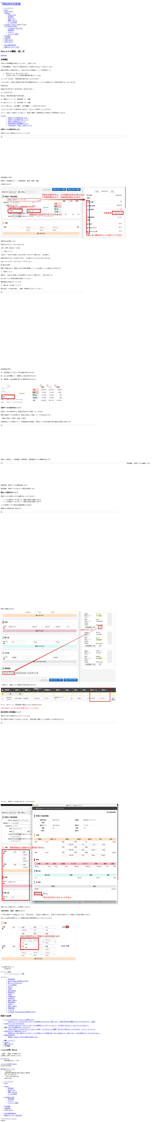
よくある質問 (12, 1094)
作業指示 (11, 996)
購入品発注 (12, 991)
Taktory (6, 11)
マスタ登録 (12, 985)
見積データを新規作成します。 (18, 118)
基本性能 (4, 55)
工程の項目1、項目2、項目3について (20, 125)
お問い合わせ (8, 40)
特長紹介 (11, 1088)
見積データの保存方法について (18, 119)
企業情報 (7, 38)
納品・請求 (12, 1006)
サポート (11, 1101)
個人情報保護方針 (10, 45)
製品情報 (11, 1099)
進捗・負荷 (12, 1000)
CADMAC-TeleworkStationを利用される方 (22, 1012)
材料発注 (11, 992)
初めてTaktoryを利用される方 (18, 981)
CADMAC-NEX (9, 24)
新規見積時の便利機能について (18, 123)
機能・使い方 (8, 1044)
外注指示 (11, 998)
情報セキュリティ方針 (11, 47)
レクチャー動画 (13, 1103)
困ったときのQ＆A (15, 983)
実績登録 (11, 1008)
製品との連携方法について (17, 121)
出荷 (10, 1004)
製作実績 (11, 1002)
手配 (10, 989)
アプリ (11, 1010)
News (6, 10)
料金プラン (11, 1090)
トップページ (8, 8)
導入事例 (7, 36)
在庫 (10, 994)
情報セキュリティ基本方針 (13, 1115)
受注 (10, 987)
